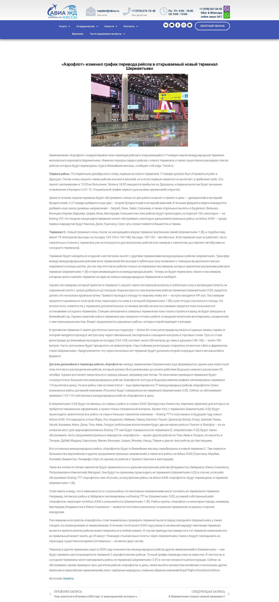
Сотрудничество (85, 26)
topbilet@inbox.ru (108, 10)
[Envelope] (171, 25)
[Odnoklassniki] (177, 25)
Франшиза (77, 34)
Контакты (129, 26)
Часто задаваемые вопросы (106, 34)
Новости (109, 26)
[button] (212, 26)
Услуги (63, 26)
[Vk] (165, 25)
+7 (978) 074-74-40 (143, 10)
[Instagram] (183, 25)
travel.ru (68, 578)
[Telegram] (189, 25)
